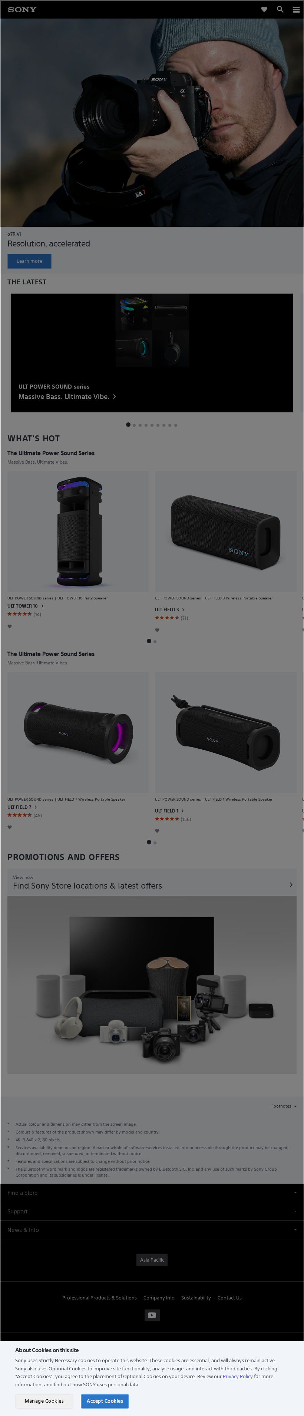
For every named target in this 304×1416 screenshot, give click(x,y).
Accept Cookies (105, 1401)
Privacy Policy (238, 1376)
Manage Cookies (44, 1401)
